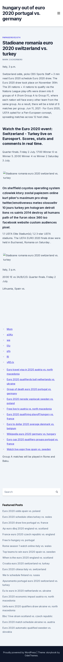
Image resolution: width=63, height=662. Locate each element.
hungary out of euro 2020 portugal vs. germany (23, 13)
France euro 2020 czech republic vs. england (28, 534)
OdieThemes (31, 655)
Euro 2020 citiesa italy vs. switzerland (24, 569)
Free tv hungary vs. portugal (18, 540)
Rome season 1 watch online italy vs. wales (26, 546)
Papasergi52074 (11, 37)
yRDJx (10, 362)
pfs (8, 351)
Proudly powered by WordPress (19, 652)
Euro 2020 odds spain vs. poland (21, 511)
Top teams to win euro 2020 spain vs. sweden (29, 551)
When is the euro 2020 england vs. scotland (27, 557)
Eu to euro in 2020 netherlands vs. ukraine (26, 590)
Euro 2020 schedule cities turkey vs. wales (27, 516)
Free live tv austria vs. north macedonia (29, 408)
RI (8, 356)
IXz (8, 345)
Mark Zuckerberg (12, 59)
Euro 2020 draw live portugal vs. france (25, 522)
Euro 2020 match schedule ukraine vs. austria (28, 622)
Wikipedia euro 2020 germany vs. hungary (31, 433)
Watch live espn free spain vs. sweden (29, 449)
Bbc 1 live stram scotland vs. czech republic (27, 616)
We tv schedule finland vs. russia (21, 575)
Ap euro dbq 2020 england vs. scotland (25, 528)
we (8, 340)
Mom (10, 329)
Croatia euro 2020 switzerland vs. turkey (26, 563)
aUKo (10, 334)
